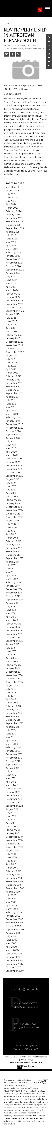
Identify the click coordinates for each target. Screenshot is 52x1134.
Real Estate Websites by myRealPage (26, 1062)
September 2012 (14, 764)
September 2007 (15, 971)
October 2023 (13, 307)
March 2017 (12, 579)
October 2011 (13, 802)
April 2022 (11, 369)
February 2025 (13, 252)
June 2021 (11, 403)
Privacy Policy (26, 1060)
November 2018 (14, 510)
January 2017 (13, 586)
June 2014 (11, 692)
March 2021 (12, 414)
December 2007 (14, 960)
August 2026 (12, 190)
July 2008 (11, 936)
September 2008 (15, 929)
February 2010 (13, 871)
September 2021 (14, 393)
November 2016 (14, 592)
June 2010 (11, 857)
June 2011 (11, 816)
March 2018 (12, 538)
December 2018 (14, 507)
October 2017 (13, 555)
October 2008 (13, 926)
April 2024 (11, 287)
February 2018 (13, 541)
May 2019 (10, 489)
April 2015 (11, 658)
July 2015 (10, 648)
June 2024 (11, 280)
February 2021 (13, 417)
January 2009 (13, 916)
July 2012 (11, 771)
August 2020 (13, 438)
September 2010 (14, 847)
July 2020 (11, 441)
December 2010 (14, 837)
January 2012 (13, 792)
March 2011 (11, 826)
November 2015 (14, 634)
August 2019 (12, 479)
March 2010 (12, 867)
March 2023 (12, 331)
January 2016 (13, 627)
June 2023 (11, 321)
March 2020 (12, 455)
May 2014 (10, 696)
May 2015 (10, 654)
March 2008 (12, 950)
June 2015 (11, 651)
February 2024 (14, 293)
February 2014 (13, 706)
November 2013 (14, 716)
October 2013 (13, 720)
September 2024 (15, 269)
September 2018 (14, 517)
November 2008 (14, 922)
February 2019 (13, 500)
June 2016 (11, 610)
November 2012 (14, 757)
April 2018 (11, 534)
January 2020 (13, 462)
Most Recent (12, 187)
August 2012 (12, 768)
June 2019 (11, 486)
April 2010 (11, 864)
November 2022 (14, 345)
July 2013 (11, 730)
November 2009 (14, 881)
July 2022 (11, 359)
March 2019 (12, 496)
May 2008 (11, 943)
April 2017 (11, 575)
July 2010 (11, 854)
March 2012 (12, 785)
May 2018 (11, 531)
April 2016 (11, 617)
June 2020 (11, 445)
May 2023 (11, 324)
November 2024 (14, 262)
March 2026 (12, 208)
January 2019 (13, 503)
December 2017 (14, 548)
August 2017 (12, 562)
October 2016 (13, 596)
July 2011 (10, 812)
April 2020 (11, 452)
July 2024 (11, 276)
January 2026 (13, 214)
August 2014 (12, 685)
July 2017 (11, 565)
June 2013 (11, 733)
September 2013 (14, 723)
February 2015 (13, 665)
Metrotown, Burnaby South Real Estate (30, 49)
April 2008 (11, 947)
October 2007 (13, 967)
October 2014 (13, 678)
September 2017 (14, 558)
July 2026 (11, 194)
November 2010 (14, 840)
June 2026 (11, 197)
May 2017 (10, 572)
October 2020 (13, 431)
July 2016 (10, 606)
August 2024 (13, 273)
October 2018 (13, 513)
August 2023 (13, 314)
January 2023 (13, 338)
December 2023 (14, 300)
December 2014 (14, 672)
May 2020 (11, 448)
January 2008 (13, 957)
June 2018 (11, 527)
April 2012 (11, 782)
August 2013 (12, 727)
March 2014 (12, 702)
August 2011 (12, 809)
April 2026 (11, 204)
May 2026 (11, 201)
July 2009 (11, 895)
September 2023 (15, 311)
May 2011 (10, 819)
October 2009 (13, 885)
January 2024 (13, 297)
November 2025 (14, 221)
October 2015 (13, 637)
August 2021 (12, 397)
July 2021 (11, 400)
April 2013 (11, 740)
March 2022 (12, 372)
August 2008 (13, 933)
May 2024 (11, 283)
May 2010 (11, 861)
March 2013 (12, 744)
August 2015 (12, 644)
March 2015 (12, 661)
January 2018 (13, 544)
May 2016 (10, 613)
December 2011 (14, 795)
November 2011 (14, 799)
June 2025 (11, 238)
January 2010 (13, 874)
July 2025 (11, 235)
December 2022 (14, 342)
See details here (12, 94)
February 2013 (13, 747)
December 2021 (14, 383)
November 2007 (14, 964)
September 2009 (15, 888)
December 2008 (14, 919)
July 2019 (11, 482)
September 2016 (14, 599)
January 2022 (13, 379)
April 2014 (11, 699)
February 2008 (14, 953)
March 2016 (12, 620)
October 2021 (13, 390)
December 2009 (14, 878)
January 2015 (13, 668)
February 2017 (13, 582)
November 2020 (14, 428)
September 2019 (14, 476)
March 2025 (12, 249)
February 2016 (13, 623)
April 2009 (11, 905)
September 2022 (15, 352)
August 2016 (12, 603)
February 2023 (14, 335)
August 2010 (12, 850)
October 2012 (13, 761)
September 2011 (14, 806)
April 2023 (11, 328)
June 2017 (11, 568)
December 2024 (14, 259)
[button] (40, 10)
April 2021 (11, 410)
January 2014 (13, 709)
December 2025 (14, 218)
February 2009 (14, 912)
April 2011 (10, 823)
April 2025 (11, 245)
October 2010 (13, 843)
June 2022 (11, 362)
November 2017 (14, 551)
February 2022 (14, 376)
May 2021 (10, 407)
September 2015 (14, 641)
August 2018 (12, 520)
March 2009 (12, 909)
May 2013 (10, 737)
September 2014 (14, 682)
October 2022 (13, 348)
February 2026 (13, 211)
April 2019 (11, 493)
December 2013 (14, 713)
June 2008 (11, 940)
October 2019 (13, 472)
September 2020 (15, 434)
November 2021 (14, 386)
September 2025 (15, 228)
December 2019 (14, 465)
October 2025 (13, 225)
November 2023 (14, 304)
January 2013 (13, 751)
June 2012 (11, 775)
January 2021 (13, 421)
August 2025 (12, 232)
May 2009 (11, 902)
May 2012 (10, 778)
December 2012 (14, 754)
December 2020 (14, 424)
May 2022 (11, 366)
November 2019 (14, 469)
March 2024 (12, 290)
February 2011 (13, 830)
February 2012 (13, 788)
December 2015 (14, 630)
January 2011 (12, 833)
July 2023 (11, 318)
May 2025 (11, 242)
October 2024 (13, 266)
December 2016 (14, 589)
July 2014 (11, 689)
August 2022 (13, 355)
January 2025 (13, 256)
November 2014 (14, 675)
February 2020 (14, 458)
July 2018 (11, 524)
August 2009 (13, 892)
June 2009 (11, 898)
